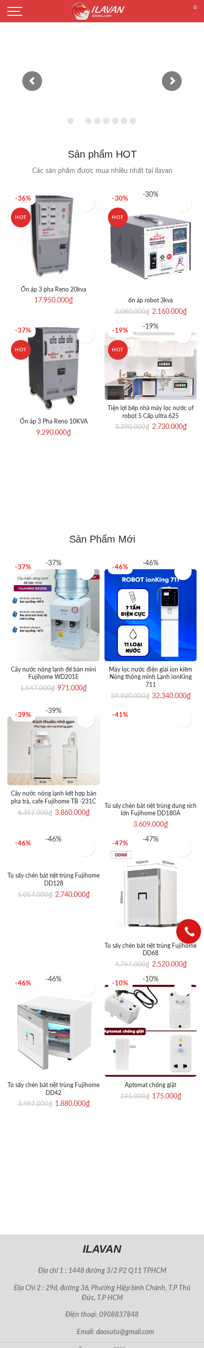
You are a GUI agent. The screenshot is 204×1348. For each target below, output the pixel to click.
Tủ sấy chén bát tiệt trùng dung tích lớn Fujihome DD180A (150, 810)
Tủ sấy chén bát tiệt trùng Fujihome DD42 (53, 1089)
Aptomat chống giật (150, 1085)
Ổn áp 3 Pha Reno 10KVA (54, 421)
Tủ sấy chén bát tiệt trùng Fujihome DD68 (150, 950)
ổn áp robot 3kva (150, 300)
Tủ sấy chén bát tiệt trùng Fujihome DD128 (53, 879)
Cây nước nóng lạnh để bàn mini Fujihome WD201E (53, 673)
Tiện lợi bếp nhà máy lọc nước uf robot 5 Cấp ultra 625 (150, 412)
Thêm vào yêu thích (86, 202)
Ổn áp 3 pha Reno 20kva (53, 290)
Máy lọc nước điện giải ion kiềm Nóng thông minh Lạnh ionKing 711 (150, 677)
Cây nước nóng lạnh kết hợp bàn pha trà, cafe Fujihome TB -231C (54, 797)
